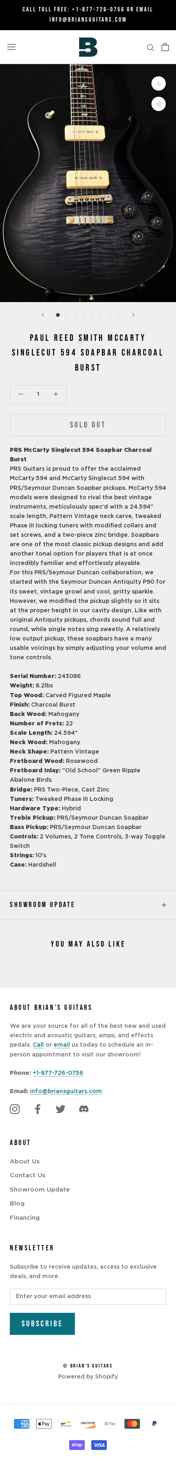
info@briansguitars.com (66, 1091)
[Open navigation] (11, 47)
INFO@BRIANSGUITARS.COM (88, 20)
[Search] (150, 47)
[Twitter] (60, 1109)
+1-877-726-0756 (98, 9)
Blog (17, 1203)
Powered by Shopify (88, 1376)
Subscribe (42, 1324)
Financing (25, 1218)
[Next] (133, 315)
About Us (25, 1161)
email (62, 1045)
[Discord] (83, 1109)
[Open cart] (165, 47)
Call (38, 1045)
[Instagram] (15, 1109)
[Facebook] (38, 1109)
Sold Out (88, 425)
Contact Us (27, 1175)
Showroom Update (43, 905)
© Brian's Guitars (88, 1366)
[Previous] (42, 315)
